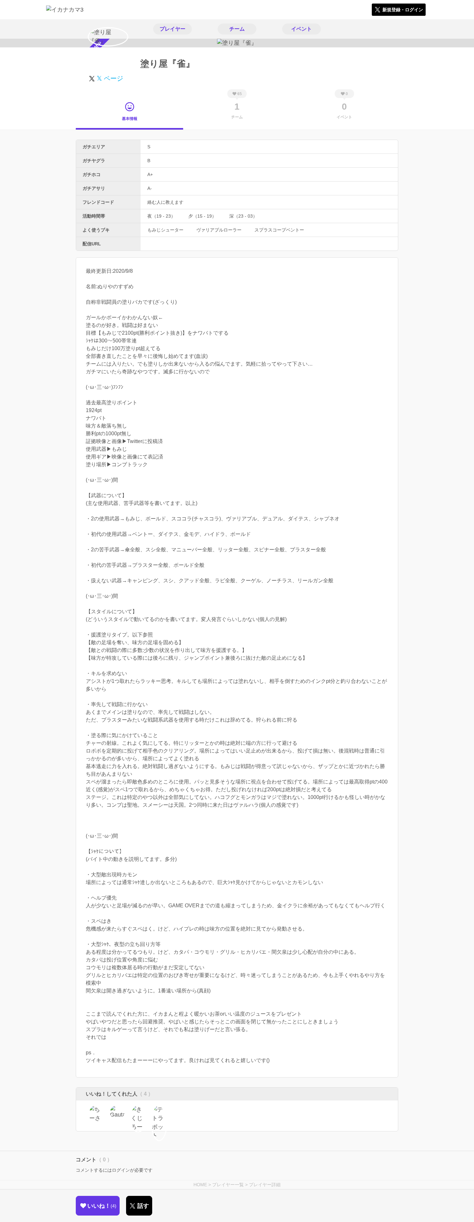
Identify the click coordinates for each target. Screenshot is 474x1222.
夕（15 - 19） (202, 216)
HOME (200, 1184)
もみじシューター (165, 229)
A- (149, 188)
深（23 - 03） (243, 216)
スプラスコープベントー (279, 229)
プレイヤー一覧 (228, 1184)
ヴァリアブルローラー (219, 229)
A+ (150, 174)
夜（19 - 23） (161, 216)
